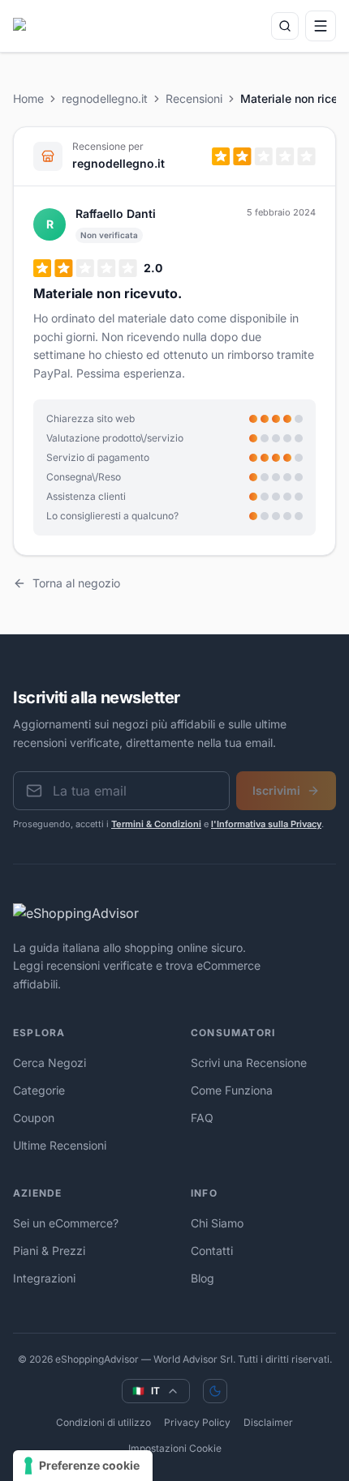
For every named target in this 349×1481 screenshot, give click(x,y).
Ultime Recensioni (59, 1145)
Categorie (39, 1090)
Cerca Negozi (49, 1062)
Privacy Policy (197, 1422)
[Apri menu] (320, 26)
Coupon (33, 1118)
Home (28, 98)
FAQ (202, 1118)
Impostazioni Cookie (175, 1448)
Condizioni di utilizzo (103, 1422)
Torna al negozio (76, 583)
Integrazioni (44, 1278)
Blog (202, 1278)
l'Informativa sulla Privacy (266, 824)
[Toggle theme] (215, 1391)
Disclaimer (268, 1422)
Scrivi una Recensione (249, 1062)
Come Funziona (232, 1090)
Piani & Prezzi (49, 1250)
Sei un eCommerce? (65, 1223)
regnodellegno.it (105, 98)
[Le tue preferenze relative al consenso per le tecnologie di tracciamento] (83, 1465)
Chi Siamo (217, 1223)
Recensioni (194, 98)
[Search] (285, 26)
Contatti (212, 1250)
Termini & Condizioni (156, 824)
